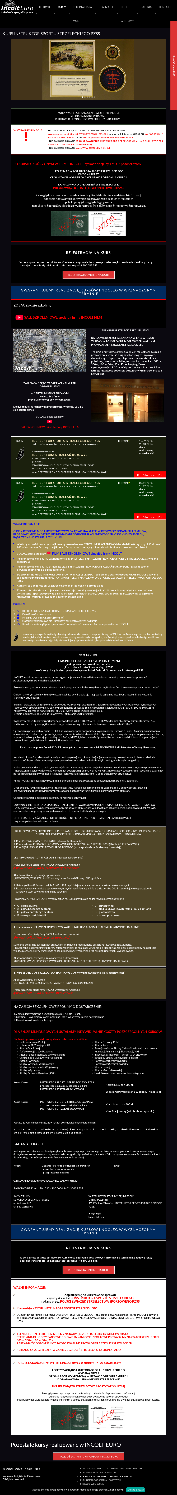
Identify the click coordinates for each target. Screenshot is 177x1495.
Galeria (146, 6)
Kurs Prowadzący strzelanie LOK (98, 1472)
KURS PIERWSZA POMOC (92, 1468)
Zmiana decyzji (135, 1489)
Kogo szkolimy (127, 13)
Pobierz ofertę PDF (152, 474)
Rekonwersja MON (82, 13)
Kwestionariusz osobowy (36, 614)
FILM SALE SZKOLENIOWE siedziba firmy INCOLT (87, 553)
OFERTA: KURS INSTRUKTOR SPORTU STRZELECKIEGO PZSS (59, 610)
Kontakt (165, 6)
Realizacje (106, 6)
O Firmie (45, 6)
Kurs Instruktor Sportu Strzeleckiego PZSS (106, 1476)
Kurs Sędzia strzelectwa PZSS (126, 1468)
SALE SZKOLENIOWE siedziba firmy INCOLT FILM (63, 317)
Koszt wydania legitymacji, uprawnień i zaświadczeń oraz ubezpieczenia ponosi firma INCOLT (75, 624)
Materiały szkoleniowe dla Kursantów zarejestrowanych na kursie (59, 620)
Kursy (62, 6)
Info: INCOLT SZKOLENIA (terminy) (43, 617)
